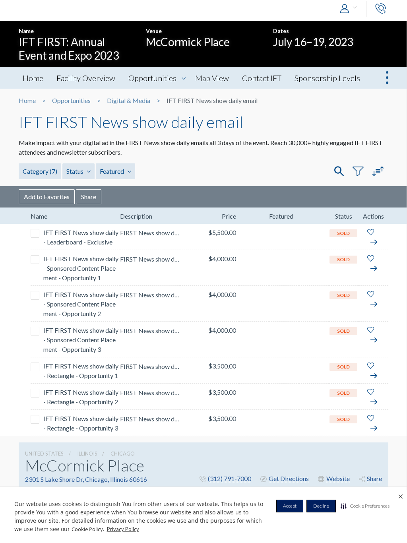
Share (88, 196)
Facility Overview (85, 78)
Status (75, 171)
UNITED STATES (44, 453)
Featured (112, 171)
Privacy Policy (123, 529)
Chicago (122, 453)
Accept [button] (290, 506)
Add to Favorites (47, 196)
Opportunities (152, 78)
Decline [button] (321, 506)
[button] (365, 506)
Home (33, 78)
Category (40, 171)
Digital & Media (128, 100)
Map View (212, 78)
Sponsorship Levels (327, 78)
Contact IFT (261, 78)
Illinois (87, 453)
